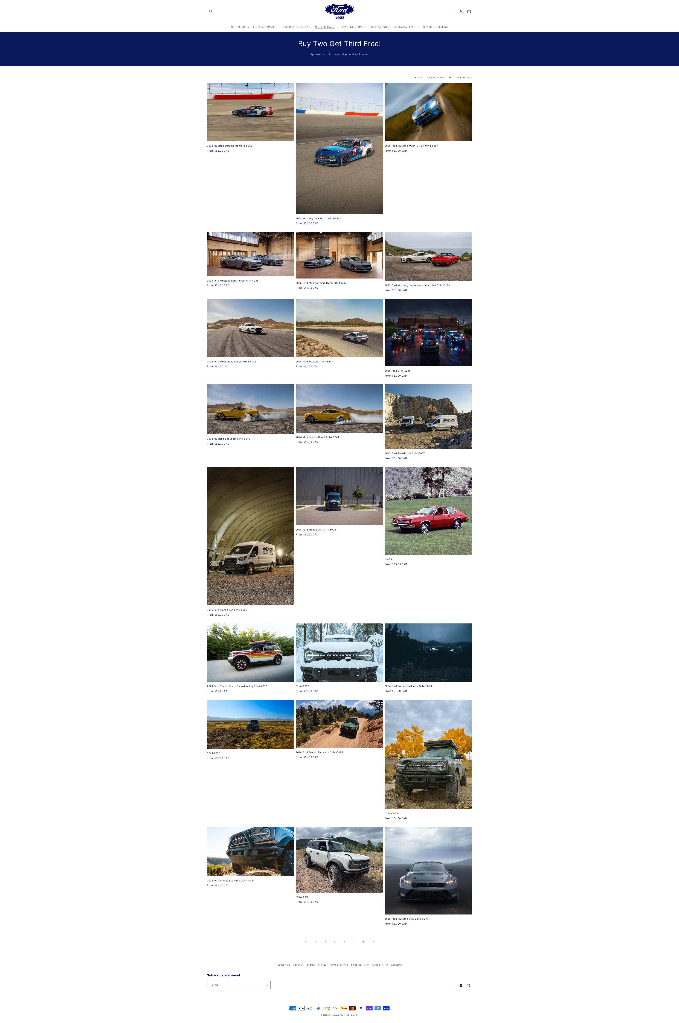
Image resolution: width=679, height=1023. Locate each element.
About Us (298, 964)
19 (363, 941)
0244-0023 (391, 813)
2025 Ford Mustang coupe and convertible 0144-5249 (417, 285)
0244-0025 (213, 753)
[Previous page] (306, 941)
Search (311, 964)
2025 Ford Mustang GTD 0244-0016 (406, 918)
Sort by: (419, 77)
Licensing (396, 964)
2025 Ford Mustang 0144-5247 (314, 361)
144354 (389, 559)
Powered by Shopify (349, 1015)
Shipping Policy (360, 964)
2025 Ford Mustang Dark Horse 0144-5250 (321, 283)
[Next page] (373, 941)
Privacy (322, 964)
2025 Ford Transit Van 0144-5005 (316, 529)
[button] (211, 11)
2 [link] (325, 941)
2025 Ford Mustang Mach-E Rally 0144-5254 (411, 145)
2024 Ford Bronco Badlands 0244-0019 (230, 880)
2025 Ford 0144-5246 (398, 370)
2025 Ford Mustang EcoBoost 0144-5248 (231, 361)
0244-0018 (302, 897)
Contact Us (283, 964)
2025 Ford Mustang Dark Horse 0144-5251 (232, 280)
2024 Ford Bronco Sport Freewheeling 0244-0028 (237, 686)
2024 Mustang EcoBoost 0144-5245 (228, 438)
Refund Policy (380, 964)
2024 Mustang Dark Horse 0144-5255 (318, 218)
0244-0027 (302, 686)
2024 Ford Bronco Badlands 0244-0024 (319, 752)
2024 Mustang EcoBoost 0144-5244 (317, 437)
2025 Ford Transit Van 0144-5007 (405, 453)
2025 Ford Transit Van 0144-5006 (227, 609)
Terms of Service (338, 964)
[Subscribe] (266, 985)
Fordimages (333, 1015)
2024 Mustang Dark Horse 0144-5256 (229, 145)
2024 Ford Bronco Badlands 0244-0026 (408, 686)
